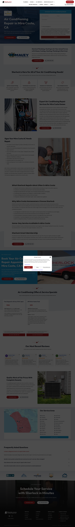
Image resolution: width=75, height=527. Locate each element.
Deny (37, 267)
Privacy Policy (40, 269)
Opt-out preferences (35, 269)
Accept (28, 267)
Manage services (27, 264)
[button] (50, 257)
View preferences (46, 267)
